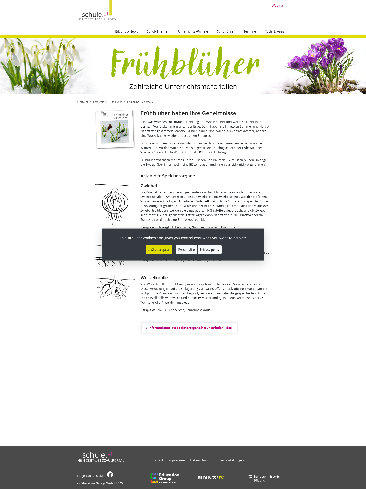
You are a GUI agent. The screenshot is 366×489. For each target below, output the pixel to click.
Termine (249, 31)
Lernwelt (98, 101)
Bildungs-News (126, 31)
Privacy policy (209, 249)
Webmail (278, 5)
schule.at (82, 101)
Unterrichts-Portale (193, 31)
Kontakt (157, 460)
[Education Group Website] (164, 478)
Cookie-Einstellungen (229, 460)
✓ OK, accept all (159, 249)
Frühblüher (115, 101)
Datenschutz (199, 460)
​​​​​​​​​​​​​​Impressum (177, 460)
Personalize (186, 249)
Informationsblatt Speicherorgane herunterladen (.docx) (191, 328)
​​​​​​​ (109, 476)
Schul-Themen (158, 31)
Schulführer (226, 31)
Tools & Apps (274, 31)
